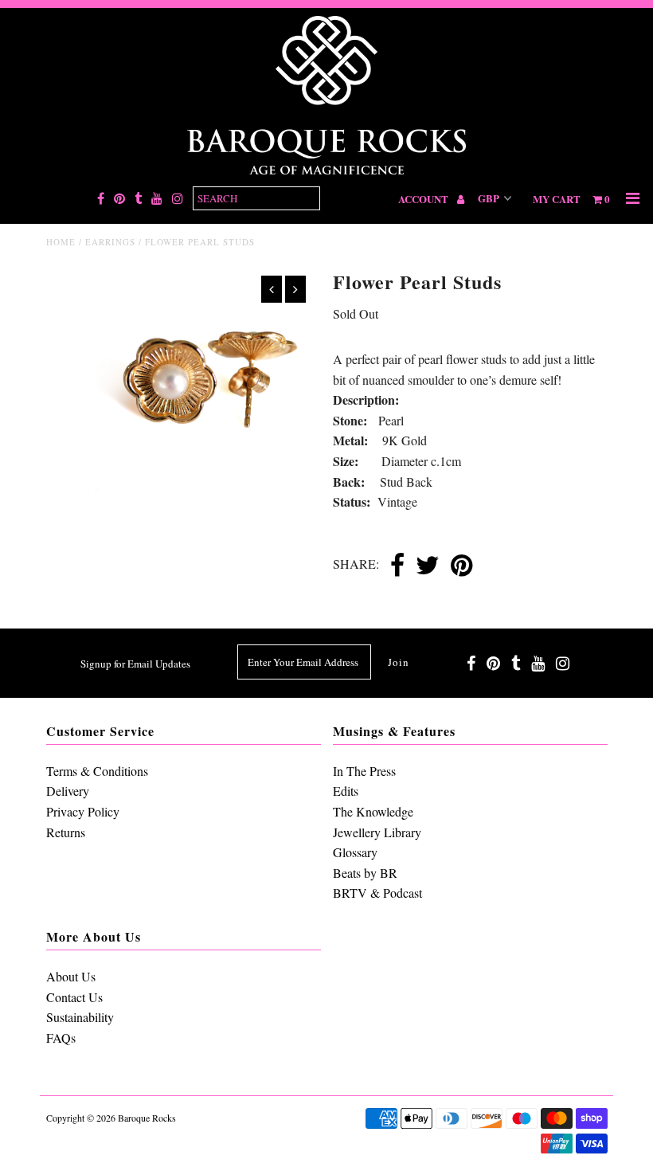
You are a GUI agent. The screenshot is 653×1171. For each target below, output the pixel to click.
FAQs (61, 1037)
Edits (345, 790)
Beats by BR (365, 872)
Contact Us (74, 997)
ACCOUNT (424, 198)
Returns (65, 832)
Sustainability (80, 1016)
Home (61, 242)
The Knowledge (373, 811)
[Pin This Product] (461, 566)
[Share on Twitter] (428, 566)
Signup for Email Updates (135, 663)
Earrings (110, 242)
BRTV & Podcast (377, 892)
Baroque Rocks (147, 1117)
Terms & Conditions (97, 770)
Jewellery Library (377, 832)
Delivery (67, 790)
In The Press (364, 770)
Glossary (355, 852)
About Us (71, 976)
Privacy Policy (82, 811)
